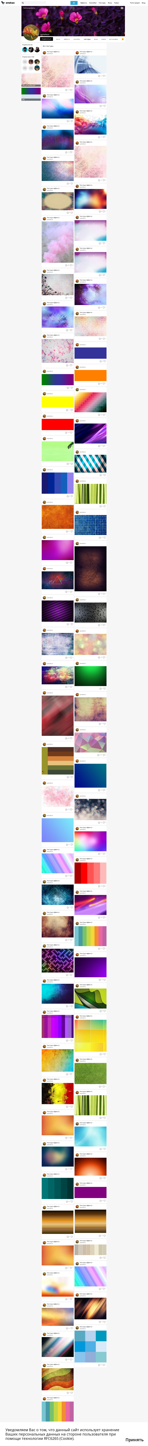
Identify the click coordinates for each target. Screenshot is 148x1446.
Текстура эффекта (53, 51)
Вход (143, 3)
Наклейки (92, 3)
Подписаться (46, 39)
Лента (58, 39)
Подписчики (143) (28, 57)
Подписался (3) (27, 45)
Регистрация (135, 3)
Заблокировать (29, 8)
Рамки (116, 3)
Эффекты (83, 3)
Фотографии (113, 39)
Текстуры (102, 3)
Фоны (110, 3)
